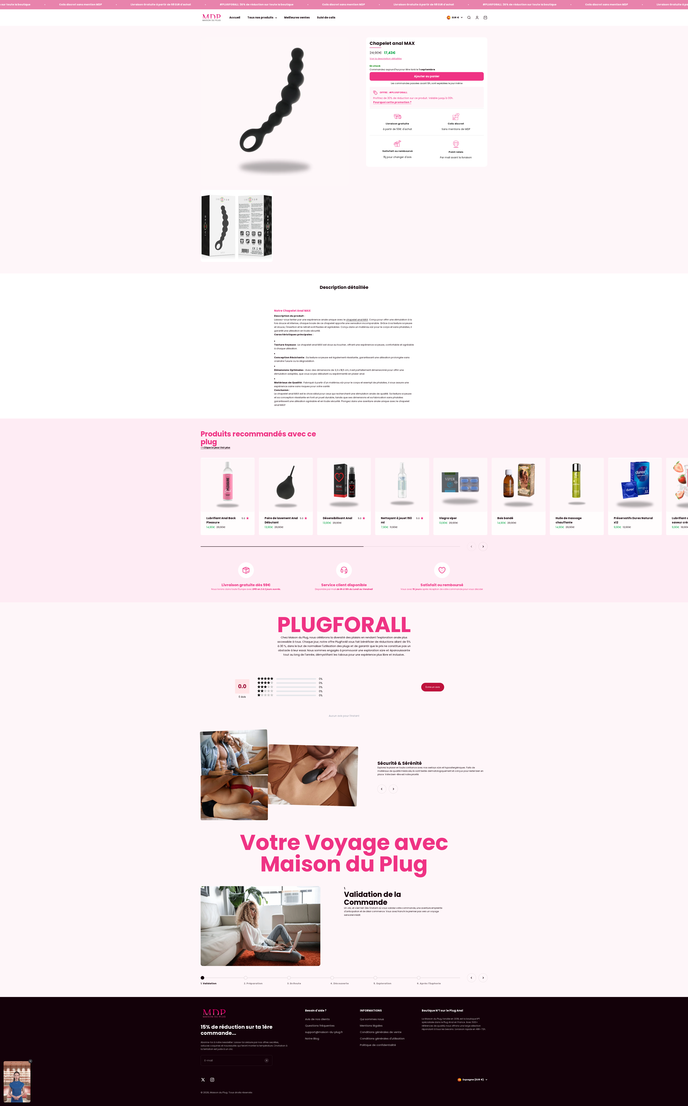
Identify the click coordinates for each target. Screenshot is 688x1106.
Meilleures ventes (297, 17)
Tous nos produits (260, 17)
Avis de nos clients (317, 1019)
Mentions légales (371, 1025)
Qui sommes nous (372, 1019)
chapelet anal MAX (357, 319)
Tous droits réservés (240, 1092)
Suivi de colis (326, 17)
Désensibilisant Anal (337, 518)
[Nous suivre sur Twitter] (203, 1079)
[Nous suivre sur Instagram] (212, 1079)
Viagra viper (448, 518)
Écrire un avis (433, 687)
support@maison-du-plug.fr (324, 1032)
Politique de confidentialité (378, 1045)
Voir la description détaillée (386, 58)
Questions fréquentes (320, 1025)
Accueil (234, 17)
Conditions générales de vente (381, 1032)
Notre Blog (312, 1038)
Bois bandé (505, 518)
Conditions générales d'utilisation (382, 1038)
